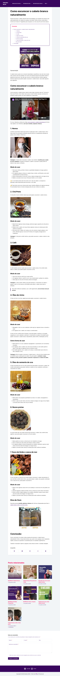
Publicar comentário (13, 658)
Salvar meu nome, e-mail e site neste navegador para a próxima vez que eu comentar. (25, 655)
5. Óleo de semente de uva (22, 37)
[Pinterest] (30, 551)
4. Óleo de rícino (19, 35)
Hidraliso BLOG (27, 674)
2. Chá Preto (18, 32)
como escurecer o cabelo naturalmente (36, 122)
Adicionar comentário (13, 644)
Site (40, 640)
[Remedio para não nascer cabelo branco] (45, 572)
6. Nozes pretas (19, 38)
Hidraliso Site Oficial (16, 3)
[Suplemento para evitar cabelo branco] (45, 593)
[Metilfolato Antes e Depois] (30, 593)
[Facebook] (14, 551)
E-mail (25, 640)
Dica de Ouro (19, 41)
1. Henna (18, 31)
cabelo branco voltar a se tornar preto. (19, 504)
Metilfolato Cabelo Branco (14, 580)
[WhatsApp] (46, 551)
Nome (10, 640)
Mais (46, 3)
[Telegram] (38, 551)
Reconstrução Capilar (37, 3)
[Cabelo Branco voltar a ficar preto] (15, 614)
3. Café (17, 34)
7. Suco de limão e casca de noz (23, 40)
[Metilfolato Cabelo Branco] (15, 572)
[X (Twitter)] (22, 551)
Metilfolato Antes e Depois (29, 601)
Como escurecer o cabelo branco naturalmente (24, 29)
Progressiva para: (27, 3)
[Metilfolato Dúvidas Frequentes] (15, 593)
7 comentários (10, 627)
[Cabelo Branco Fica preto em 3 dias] (30, 572)
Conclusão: (16, 43)
